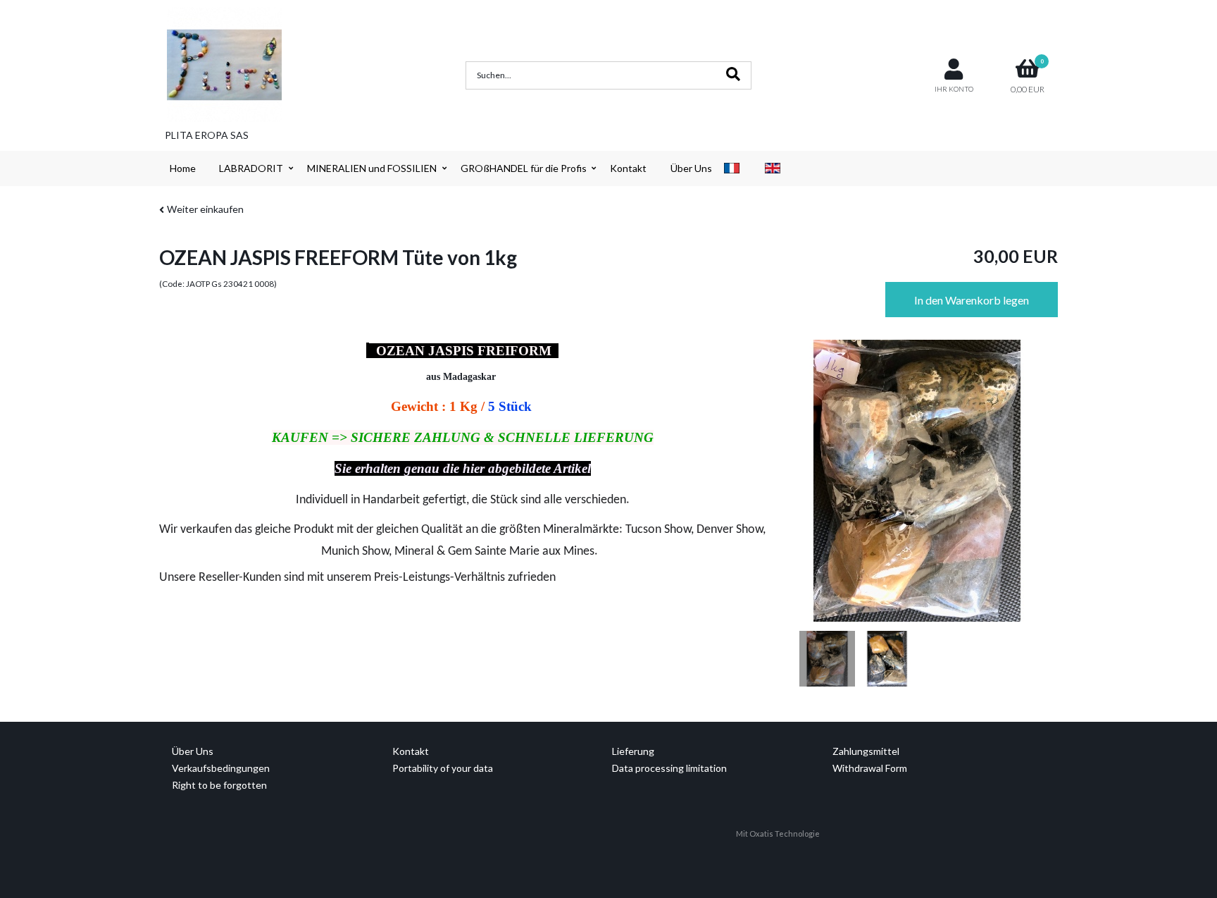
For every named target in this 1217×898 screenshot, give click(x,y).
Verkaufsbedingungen (221, 768)
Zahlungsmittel (865, 751)
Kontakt (628, 168)
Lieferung (633, 751)
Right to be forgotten (219, 785)
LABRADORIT (251, 168)
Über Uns (691, 168)
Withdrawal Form (869, 768)
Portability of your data (442, 768)
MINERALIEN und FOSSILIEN (372, 168)
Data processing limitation (669, 768)
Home (183, 168)
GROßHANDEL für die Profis (524, 168)
